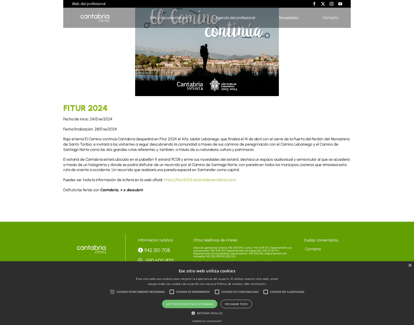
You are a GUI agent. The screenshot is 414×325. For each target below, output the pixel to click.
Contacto (312, 249)
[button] (112, 292)
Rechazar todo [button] (236, 304)
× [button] (410, 265)
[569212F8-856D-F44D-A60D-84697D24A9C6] (91, 245)
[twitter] (323, 4)
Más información (255, 284)
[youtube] (340, 4)
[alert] (207, 293)
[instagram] (332, 4)
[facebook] (314, 4)
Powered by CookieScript (207, 321)
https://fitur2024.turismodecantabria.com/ (200, 180)
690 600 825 (159, 261)
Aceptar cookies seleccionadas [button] (189, 304)
